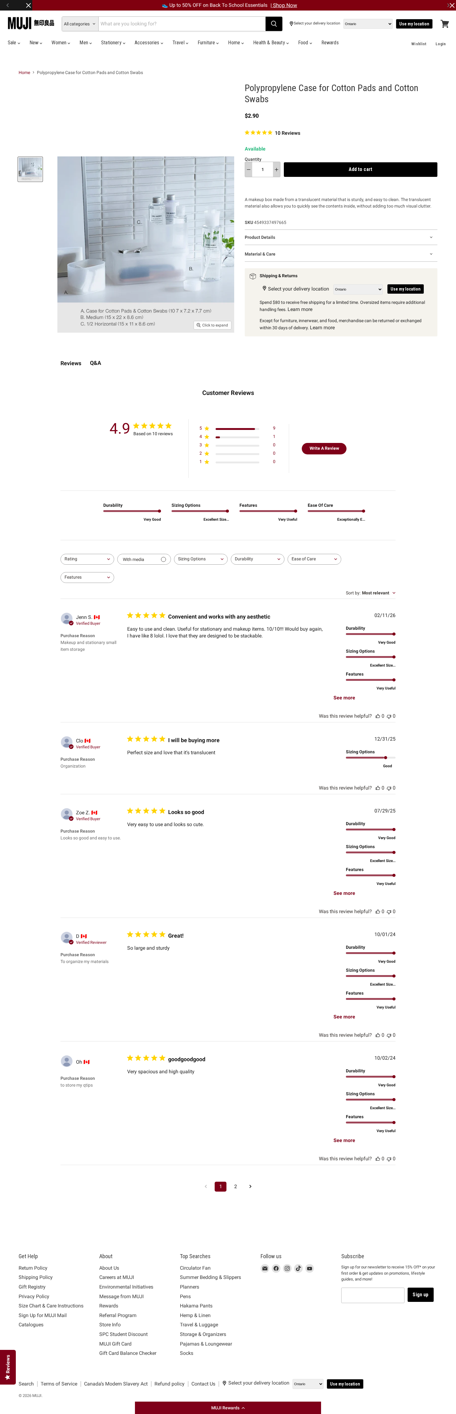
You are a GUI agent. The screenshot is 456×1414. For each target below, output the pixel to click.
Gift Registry (32, 1287)
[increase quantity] (276, 169)
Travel (179, 43)
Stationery (112, 43)
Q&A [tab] (95, 363)
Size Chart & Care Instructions (51, 1306)
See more (344, 698)
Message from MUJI (121, 1296)
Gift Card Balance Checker (127, 1353)
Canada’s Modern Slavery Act (116, 1384)
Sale (13, 43)
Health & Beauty (269, 43)
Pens (185, 1296)
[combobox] (87, 559)
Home (234, 43)
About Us (109, 1268)
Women (59, 43)
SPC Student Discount (123, 1334)
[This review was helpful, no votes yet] (378, 716)
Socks (186, 1353)
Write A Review (324, 448)
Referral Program (117, 1315)
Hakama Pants (196, 1306)
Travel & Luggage (199, 1325)
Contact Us (203, 1384)
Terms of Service (59, 1384)
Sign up (420, 1295)
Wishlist (418, 44)
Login (441, 44)
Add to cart (360, 169)
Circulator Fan (195, 1268)
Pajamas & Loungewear (206, 1344)
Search (26, 1384)
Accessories (148, 43)
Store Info (110, 1325)
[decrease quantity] (248, 169)
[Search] (274, 24)
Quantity (253, 159)
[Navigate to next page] (250, 1187)
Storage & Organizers (203, 1334)
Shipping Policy (36, 1277)
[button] (228, 1408)
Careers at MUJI (116, 1277)
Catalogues (31, 1325)
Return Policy (33, 1268)
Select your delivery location (317, 23)
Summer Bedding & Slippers (210, 1277)
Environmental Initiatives (126, 1287)
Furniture (207, 43)
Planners (189, 1287)
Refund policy (169, 1384)
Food (304, 43)
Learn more (300, 309)
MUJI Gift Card (115, 1344)
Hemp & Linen (195, 1315)
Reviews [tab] (70, 363)
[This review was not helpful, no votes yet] (389, 716)
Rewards (330, 43)
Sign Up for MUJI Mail (43, 1315)
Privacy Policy (34, 1296)
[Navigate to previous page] (206, 1187)
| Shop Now (283, 5)
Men (84, 43)
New (34, 43)
